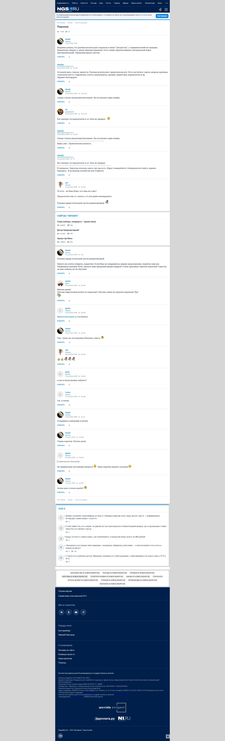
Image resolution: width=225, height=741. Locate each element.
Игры (160, 3)
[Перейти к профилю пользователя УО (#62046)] (60, 112)
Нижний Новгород (66, 635)
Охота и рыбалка (81, 23)
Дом (101, 3)
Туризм (117, 3)
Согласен (162, 16)
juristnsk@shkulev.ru (122, 695)
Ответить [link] (61, 57)
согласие (143, 15)
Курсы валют (136, 3)
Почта (108, 3)
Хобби (70, 23)
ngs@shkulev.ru (89, 692)
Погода (93, 3)
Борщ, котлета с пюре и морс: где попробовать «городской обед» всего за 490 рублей (105, 537)
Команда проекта (66, 654)
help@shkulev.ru (77, 697)
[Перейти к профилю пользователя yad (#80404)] (60, 185)
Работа (75, 3)
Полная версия (65, 591)
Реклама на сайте (66, 650)
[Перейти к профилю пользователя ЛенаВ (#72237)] (60, 41)
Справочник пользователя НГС (72, 596)
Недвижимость (63, 3)
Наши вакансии (65, 658)
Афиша (125, 3)
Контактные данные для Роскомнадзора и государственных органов (86, 673)
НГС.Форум (61, 23)
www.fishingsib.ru (68, 316)
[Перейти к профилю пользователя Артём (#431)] (60, 283)
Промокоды (150, 3)
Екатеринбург (64, 630)
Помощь (62, 663)
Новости (84, 3)
